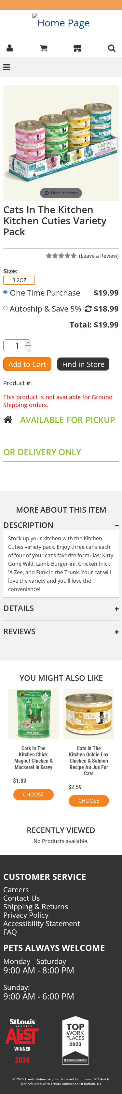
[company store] (77, 47)
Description (28, 524)
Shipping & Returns (35, 906)
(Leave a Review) (99, 255)
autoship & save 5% (45, 308)
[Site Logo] (61, 22)
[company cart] (43, 47)
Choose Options (33, 795)
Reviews (19, 631)
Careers (16, 889)
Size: (10, 271)
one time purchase (45, 292)
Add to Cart (27, 364)
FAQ (10, 932)
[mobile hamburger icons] (111, 47)
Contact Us (21, 898)
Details (18, 608)
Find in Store (83, 364)
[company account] (10, 47)
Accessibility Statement (41, 923)
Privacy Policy (25, 915)
